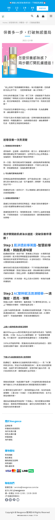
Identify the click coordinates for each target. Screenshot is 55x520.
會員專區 (8, 457)
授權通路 (8, 436)
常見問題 (8, 454)
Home (5, 22)
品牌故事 (8, 425)
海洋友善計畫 (10, 431)
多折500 (42, 8)
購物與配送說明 (11, 460)
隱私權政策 (9, 466)
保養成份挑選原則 (12, 428)
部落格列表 (13, 22)
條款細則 (8, 463)
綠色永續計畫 (10, 434)
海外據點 (8, 439)
